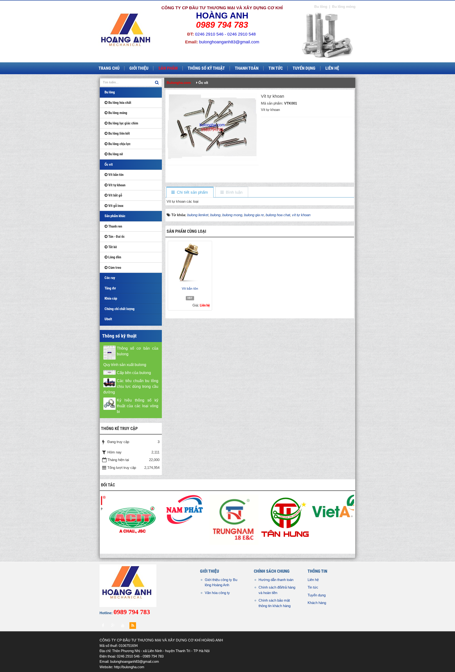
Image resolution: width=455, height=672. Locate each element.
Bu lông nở (115, 154)
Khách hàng (317, 603)
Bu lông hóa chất (119, 103)
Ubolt (108, 319)
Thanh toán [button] (247, 68)
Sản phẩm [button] (168, 68)
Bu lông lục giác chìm (123, 123)
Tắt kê (112, 247)
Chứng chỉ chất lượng (120, 309)
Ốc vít (109, 164)
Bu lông (110, 92)
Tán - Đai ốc (116, 236)
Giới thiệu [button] (138, 68)
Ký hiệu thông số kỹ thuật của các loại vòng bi (137, 406)
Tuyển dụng (317, 595)
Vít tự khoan (116, 185)
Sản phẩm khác (115, 216)
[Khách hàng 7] (129, 509)
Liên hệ (313, 580)
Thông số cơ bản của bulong (137, 351)
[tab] (190, 192)
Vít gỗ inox (115, 206)
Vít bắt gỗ (115, 195)
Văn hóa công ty (217, 593)
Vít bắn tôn (190, 288)
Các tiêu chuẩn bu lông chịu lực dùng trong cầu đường (130, 386)
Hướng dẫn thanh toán (276, 580)
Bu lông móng (117, 113)
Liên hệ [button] (332, 68)
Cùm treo (114, 267)
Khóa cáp (111, 298)
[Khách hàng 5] (231, 517)
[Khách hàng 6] (180, 519)
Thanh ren (115, 226)
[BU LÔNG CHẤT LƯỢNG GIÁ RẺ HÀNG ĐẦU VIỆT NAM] (126, 33)
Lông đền (114, 257)
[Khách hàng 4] (282, 505)
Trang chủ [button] (109, 68)
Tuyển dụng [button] (304, 68)
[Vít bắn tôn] (190, 263)
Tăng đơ (110, 288)
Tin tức (313, 587)
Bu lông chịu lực (119, 144)
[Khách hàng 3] (333, 519)
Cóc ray (110, 278)
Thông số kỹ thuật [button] (206, 68)
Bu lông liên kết (119, 133)
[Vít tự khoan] (212, 126)
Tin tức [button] (275, 68)
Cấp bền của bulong (134, 373)
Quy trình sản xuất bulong (124, 365)
